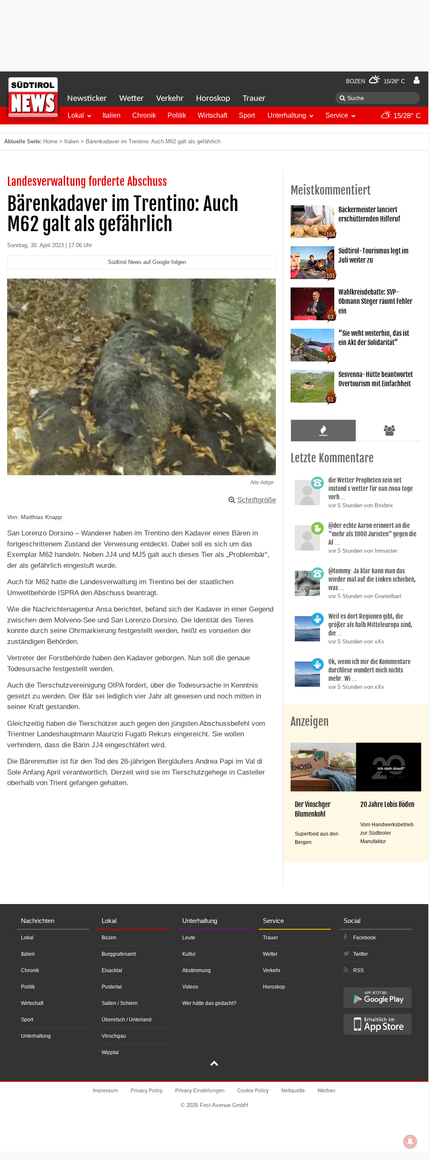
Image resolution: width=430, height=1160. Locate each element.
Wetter (131, 98)
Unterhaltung (286, 115)
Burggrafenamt (119, 954)
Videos (190, 987)
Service (336, 115)
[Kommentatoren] (389, 430)
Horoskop (213, 98)
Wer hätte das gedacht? (209, 1003)
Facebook (364, 938)
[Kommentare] (323, 430)
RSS (358, 970)
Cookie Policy (253, 1090)
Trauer (254, 98)
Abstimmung (196, 970)
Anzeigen (310, 721)
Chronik (144, 115)
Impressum (105, 1090)
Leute (188, 938)
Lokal (76, 115)
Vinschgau (114, 1036)
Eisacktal (112, 970)
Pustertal (112, 987)
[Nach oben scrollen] (214, 1064)
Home (50, 141)
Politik (177, 115)
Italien (111, 115)
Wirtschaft (212, 115)
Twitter (360, 954)
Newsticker (87, 98)
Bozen (109, 938)
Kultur (189, 954)
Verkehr (170, 98)
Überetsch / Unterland (127, 1020)
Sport (247, 115)
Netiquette (293, 1090)
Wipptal (110, 1052)
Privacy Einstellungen (200, 1090)
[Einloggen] (417, 80)
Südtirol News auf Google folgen (147, 262)
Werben (326, 1090)
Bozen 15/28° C (375, 81)
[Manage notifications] (410, 1141)
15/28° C (406, 116)
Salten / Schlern (120, 1003)
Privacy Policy (147, 1090)
